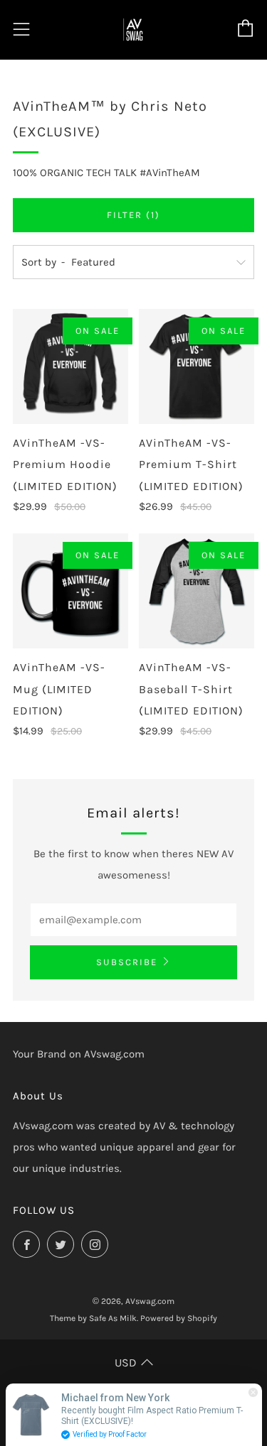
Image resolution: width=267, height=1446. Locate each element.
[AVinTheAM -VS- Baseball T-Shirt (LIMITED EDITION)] (196, 590)
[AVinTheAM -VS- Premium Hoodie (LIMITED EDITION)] (70, 366)
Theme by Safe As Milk (93, 1318)
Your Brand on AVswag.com (79, 1054)
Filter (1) (133, 215)
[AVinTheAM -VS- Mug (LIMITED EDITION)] (70, 590)
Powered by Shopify (178, 1318)
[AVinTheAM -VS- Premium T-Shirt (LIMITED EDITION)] (196, 366)
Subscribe (126, 962)
